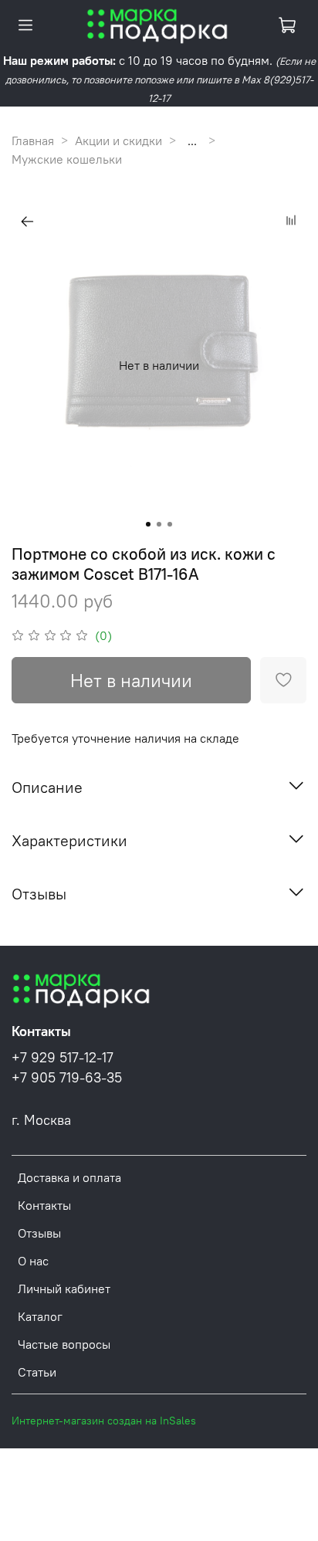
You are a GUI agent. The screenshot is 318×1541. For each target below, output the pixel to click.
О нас (33, 1260)
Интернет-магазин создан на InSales (104, 1421)
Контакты (44, 1205)
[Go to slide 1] (148, 524)
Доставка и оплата (69, 1177)
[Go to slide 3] (169, 524)
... (192, 140)
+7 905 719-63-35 (67, 1077)
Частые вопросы (64, 1344)
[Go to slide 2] (159, 524)
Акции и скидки (118, 140)
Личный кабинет (64, 1288)
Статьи (37, 1372)
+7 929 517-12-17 (62, 1057)
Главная (33, 140)
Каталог (40, 1316)
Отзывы (39, 1233)
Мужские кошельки (67, 159)
